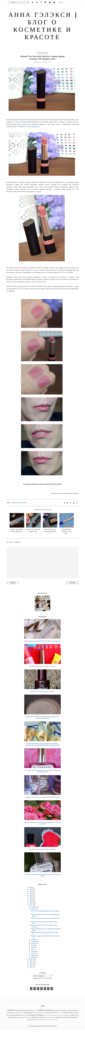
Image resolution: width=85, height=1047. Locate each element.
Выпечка (35, 1010)
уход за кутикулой (53, 1019)
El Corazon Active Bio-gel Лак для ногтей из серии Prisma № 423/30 (42, 875)
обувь (37, 1019)
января (33, 957)
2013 (31, 965)
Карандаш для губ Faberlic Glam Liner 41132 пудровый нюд (42, 641)
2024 (31, 891)
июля (33, 945)
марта (33, 953)
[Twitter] (37, 2)
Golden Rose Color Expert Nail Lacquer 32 (42, 691)
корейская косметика (62, 1017)
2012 (31, 967)
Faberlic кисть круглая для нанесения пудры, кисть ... (44, 922)
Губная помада (42, 52)
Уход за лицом (36, 1015)
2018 (31, 903)
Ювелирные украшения (25, 1017)
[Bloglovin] (45, 2)
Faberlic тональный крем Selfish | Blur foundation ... (45, 912)
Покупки (44, 1012)
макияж (33, 1019)
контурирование (50, 1017)
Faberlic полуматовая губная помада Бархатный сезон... (45, 915)
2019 (31, 901)
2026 (31, 887)
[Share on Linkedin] (74, 503)
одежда (42, 1019)
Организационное (18, 1012)
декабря (34, 907)
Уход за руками (70, 1015)
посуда (46, 1019)
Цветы (16, 1017)
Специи (60, 1012)
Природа (49, 1013)
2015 (31, 961)
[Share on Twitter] (67, 503)
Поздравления (37, 1012)
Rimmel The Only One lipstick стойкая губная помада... (44, 926)
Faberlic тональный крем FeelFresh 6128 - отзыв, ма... (45, 936)
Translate (48, 978)
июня (33, 947)
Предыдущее (72, 582)
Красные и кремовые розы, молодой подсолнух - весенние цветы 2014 (42, 823)
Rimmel (24, 502)
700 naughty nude (33, 126)
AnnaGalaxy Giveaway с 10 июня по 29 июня (42, 666)
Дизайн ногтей (58, 1010)
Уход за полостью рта (59, 1015)
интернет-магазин (38, 1017)
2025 (31, 889)
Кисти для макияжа (70, 1010)
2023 (31, 893)
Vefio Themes (52, 1026)
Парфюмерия (28, 1012)
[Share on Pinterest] (71, 503)
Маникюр (10, 1013)
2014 (31, 963)
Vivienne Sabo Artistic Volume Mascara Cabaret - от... (45, 933)
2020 (31, 899)
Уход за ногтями (48, 1015)
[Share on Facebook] (64, 503)
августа (33, 943)
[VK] (32, 2)
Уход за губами (24, 1015)
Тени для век (73, 1012)
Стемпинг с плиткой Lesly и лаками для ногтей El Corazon (42, 797)
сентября (34, 941)
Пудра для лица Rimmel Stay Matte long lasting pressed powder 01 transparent (42, 717)
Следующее (12, 582)
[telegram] (54, 2)
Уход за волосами (12, 1015)
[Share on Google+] (77, 503)
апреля (33, 951)
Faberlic (11, 1010)
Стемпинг (65, 1012)
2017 (31, 905)
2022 (31, 895)
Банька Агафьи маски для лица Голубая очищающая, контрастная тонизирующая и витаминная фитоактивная (43, 744)
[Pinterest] (41, 2)
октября (33, 939)
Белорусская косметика (24, 1010)
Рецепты (55, 1013)
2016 (31, 959)
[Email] (50, 2)
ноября (33, 909)
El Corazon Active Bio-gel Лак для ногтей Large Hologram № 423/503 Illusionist (42, 771)
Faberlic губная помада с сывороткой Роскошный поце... (46, 929)
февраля (34, 955)
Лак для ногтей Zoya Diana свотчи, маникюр (42, 849)
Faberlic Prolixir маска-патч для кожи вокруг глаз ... (45, 919)
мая (32, 949)
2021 (31, 897)
